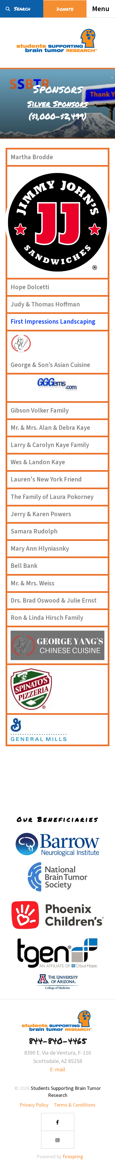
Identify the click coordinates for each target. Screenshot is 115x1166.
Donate (65, 9)
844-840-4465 (57, 1041)
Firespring (73, 1156)
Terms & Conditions (74, 1105)
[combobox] (21, 8)
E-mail (57, 1069)
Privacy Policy (34, 1105)
